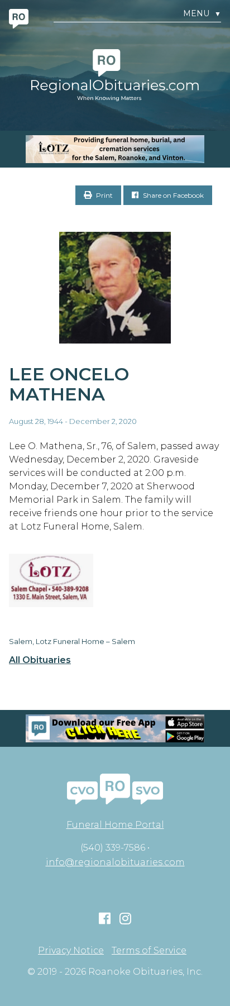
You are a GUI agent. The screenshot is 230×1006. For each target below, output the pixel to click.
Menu (202, 13)
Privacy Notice (71, 951)
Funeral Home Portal (115, 824)
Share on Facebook (172, 195)
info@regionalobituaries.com (115, 862)
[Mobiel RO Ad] (115, 728)
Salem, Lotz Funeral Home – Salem (72, 641)
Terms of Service (149, 951)
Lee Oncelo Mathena (69, 384)
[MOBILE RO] (115, 149)
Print (103, 195)
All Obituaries (40, 660)
